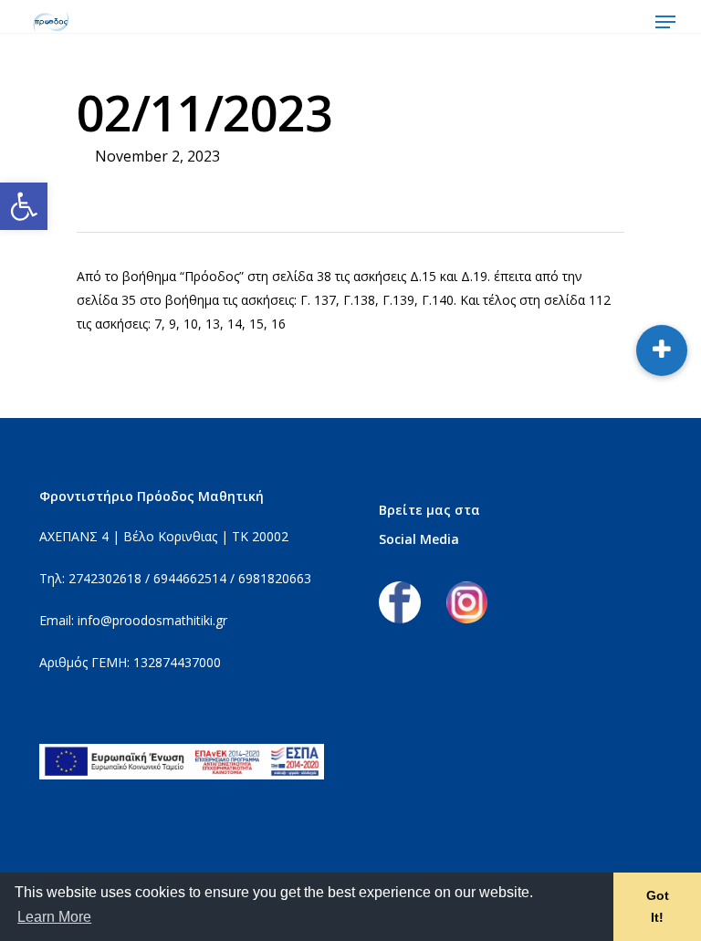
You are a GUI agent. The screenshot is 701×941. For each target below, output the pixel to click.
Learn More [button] (54, 917)
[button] (23, 206)
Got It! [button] (657, 906)
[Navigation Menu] (665, 22)
